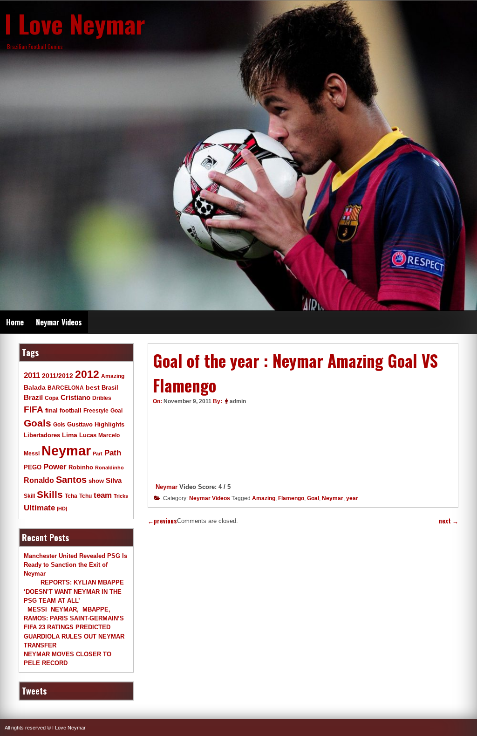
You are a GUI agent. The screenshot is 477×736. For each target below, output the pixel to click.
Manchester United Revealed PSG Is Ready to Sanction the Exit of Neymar (75, 564)
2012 (87, 374)
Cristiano (75, 397)
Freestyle (96, 410)
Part (97, 453)
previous (162, 520)
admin (238, 401)
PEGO (32, 467)
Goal (313, 498)
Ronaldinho (109, 467)
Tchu (85, 496)
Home (15, 322)
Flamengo (291, 498)
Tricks (121, 496)
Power (55, 466)
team (103, 495)
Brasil (110, 388)
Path (112, 452)
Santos (71, 480)
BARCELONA (66, 388)
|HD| (62, 508)
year (352, 498)
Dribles (101, 398)
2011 (32, 375)
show (96, 480)
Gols (59, 424)
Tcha (71, 496)
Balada (35, 387)
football (71, 410)
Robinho (80, 467)
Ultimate (39, 507)
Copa (52, 398)
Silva (114, 480)
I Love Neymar (75, 23)
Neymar (166, 486)
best (93, 387)
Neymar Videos (59, 322)
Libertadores (42, 435)
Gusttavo (80, 424)
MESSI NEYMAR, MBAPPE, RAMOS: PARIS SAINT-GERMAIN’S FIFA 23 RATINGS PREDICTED (74, 618)
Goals (37, 423)
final (51, 410)
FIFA (33, 409)
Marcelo (109, 435)
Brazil (33, 397)
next (448, 520)
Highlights (109, 424)
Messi (32, 453)
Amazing (263, 498)
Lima (69, 435)
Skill (29, 496)
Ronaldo (39, 480)
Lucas (87, 435)
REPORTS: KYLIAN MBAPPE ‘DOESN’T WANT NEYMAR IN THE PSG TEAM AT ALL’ (74, 591)
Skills (50, 494)
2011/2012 (57, 375)
